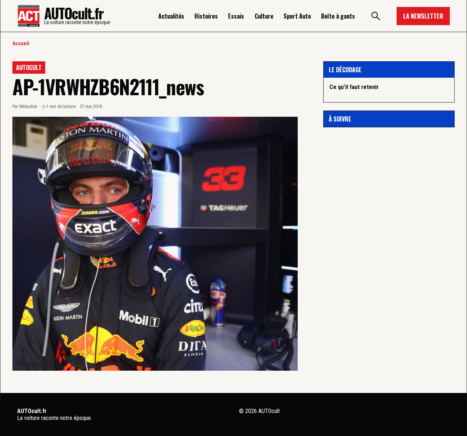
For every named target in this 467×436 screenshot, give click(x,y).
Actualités (171, 16)
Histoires (206, 16)
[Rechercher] (375, 16)
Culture (264, 16)
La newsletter (423, 16)
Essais (236, 16)
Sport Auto (297, 16)
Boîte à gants (338, 16)
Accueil (20, 43)
